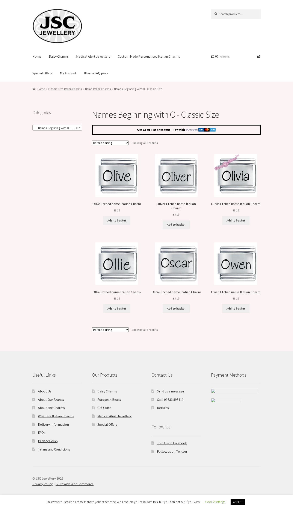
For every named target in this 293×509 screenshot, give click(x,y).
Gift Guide (104, 408)
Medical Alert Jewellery (93, 56)
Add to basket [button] (116, 220)
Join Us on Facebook (172, 443)
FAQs (41, 432)
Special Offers (42, 73)
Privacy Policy (48, 441)
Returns (163, 408)
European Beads (109, 399)
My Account (68, 73)
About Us (44, 391)
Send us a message (170, 391)
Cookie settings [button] (215, 502)
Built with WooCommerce (75, 484)
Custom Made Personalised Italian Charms (149, 56)
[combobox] (57, 128)
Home (36, 56)
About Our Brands (51, 399)
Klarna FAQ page (96, 73)
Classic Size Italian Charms (65, 89)
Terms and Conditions (54, 449)
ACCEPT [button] (238, 502)
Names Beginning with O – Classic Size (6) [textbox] (58, 128)
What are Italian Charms (56, 416)
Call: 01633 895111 (170, 399)
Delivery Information (53, 424)
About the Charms (51, 408)
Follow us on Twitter (172, 451)
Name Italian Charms (98, 89)
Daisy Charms (59, 56)
